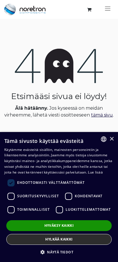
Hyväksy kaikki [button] (59, 225)
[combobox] (104, 139)
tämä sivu (102, 115)
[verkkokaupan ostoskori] (89, 9)
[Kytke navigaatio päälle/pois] (108, 9)
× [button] (111, 139)
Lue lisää (95, 172)
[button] (59, 252)
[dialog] (59, 197)
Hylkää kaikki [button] (58, 239)
